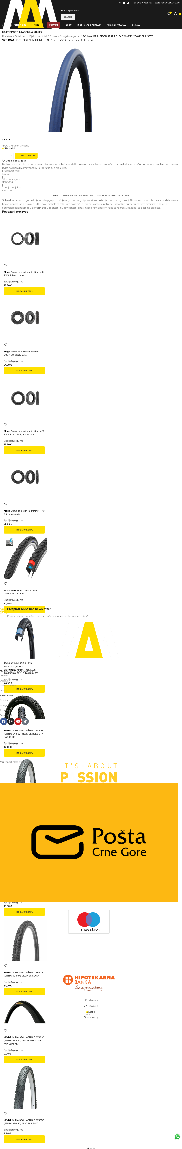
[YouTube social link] (124, 3)
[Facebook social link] (116, 3)
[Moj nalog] (175, 14)
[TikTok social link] (128, 3)
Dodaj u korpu (26, 155)
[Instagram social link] (120, 3)
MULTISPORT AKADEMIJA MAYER (22, 32)
